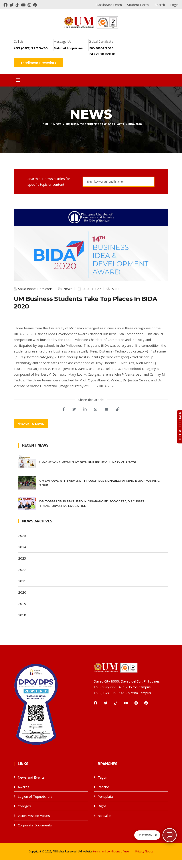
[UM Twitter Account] (13, 4)
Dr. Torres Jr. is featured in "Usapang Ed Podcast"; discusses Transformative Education (91, 503)
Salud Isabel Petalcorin (35, 288)
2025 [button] (22, 535)
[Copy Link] (117, 409)
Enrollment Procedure (38, 62)
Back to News (32, 423)
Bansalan (104, 815)
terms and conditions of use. (111, 851)
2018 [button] (22, 615)
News (57, 124)
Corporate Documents (35, 825)
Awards (23, 787)
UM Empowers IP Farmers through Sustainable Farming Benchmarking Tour (99, 483)
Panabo (103, 787)
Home (44, 124)
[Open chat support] (169, 835)
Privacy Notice (144, 851)
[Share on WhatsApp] (95, 409)
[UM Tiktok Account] (18, 4)
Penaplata (105, 796)
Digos (102, 806)
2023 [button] (22, 558)
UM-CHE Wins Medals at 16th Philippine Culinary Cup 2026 (87, 462)
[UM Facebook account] (7, 4)
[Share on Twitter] (74, 409)
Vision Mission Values (34, 815)
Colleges (24, 806)
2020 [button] (22, 592)
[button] (155, 835)
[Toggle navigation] (18, 80)
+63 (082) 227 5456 (31, 48)
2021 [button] (22, 581)
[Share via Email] (106, 409)
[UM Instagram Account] (30, 4)
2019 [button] (22, 603)
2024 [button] (22, 547)
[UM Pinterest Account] (35, 4)
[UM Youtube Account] (24, 4)
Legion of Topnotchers (35, 796)
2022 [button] (22, 569)
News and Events (31, 777)
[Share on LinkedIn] (85, 409)
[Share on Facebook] (64, 409)
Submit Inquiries (68, 48)
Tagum (103, 777)
